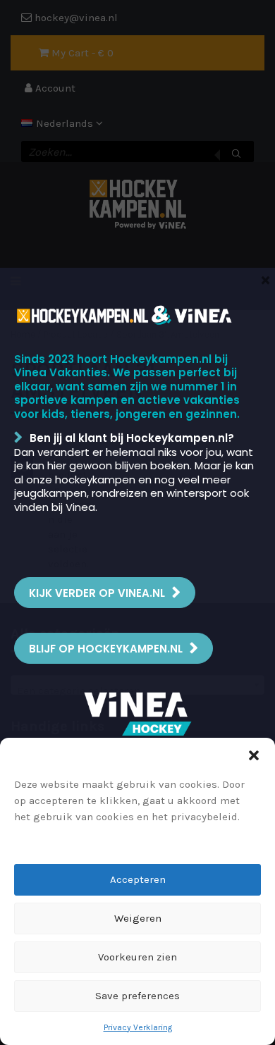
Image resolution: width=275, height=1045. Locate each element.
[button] (254, 755)
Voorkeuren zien (137, 957)
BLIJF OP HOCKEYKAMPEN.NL (106, 648)
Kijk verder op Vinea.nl (97, 593)
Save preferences (137, 995)
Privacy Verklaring (138, 1027)
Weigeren (137, 918)
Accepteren (138, 879)
